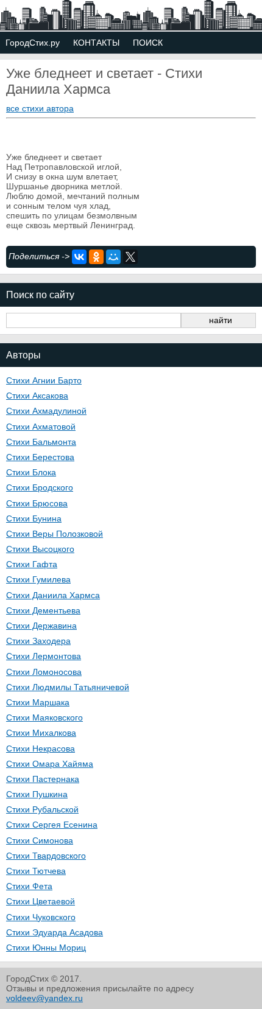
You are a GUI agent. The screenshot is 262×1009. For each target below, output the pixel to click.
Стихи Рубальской (42, 809)
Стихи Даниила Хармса (53, 595)
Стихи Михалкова (41, 733)
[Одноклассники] (96, 257)
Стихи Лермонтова (43, 656)
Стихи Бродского (39, 487)
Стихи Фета (29, 886)
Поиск (148, 42)
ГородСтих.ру (32, 42)
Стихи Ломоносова (44, 672)
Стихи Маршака (37, 702)
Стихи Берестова (40, 457)
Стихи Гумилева (38, 579)
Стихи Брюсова (37, 503)
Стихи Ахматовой (41, 426)
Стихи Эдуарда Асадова (54, 932)
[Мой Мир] (113, 257)
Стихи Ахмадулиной (46, 411)
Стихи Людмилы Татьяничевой (67, 687)
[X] (130, 257)
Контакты (96, 42)
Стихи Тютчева (36, 871)
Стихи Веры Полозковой (54, 534)
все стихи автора (40, 108)
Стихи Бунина (34, 518)
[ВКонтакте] (79, 257)
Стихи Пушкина (37, 794)
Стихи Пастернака (42, 779)
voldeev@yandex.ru (44, 998)
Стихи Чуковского (41, 917)
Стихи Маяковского (44, 717)
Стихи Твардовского (46, 856)
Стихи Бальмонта (41, 442)
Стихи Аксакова (37, 395)
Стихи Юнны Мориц (46, 947)
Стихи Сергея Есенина (51, 824)
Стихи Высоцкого (40, 549)
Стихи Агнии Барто (44, 380)
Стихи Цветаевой (40, 901)
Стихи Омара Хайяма (49, 764)
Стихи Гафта (31, 564)
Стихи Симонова (39, 840)
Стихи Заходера (38, 641)
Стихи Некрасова (40, 748)
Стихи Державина (41, 625)
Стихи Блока (31, 472)
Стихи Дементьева (43, 610)
